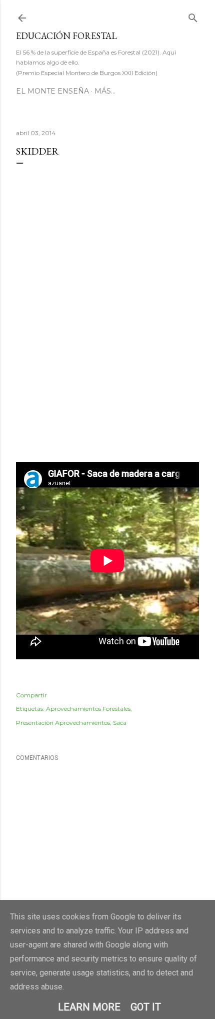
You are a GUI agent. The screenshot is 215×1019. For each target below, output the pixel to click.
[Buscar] (193, 16)
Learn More (89, 1007)
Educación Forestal (66, 36)
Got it (145, 1007)
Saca (119, 722)
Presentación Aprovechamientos (63, 722)
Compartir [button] (31, 695)
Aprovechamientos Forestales (88, 708)
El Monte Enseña (52, 91)
